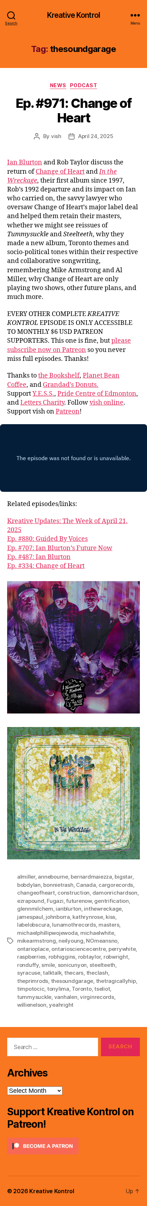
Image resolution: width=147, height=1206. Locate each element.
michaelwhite (97, 932)
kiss (110, 916)
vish (56, 136)
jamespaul (30, 916)
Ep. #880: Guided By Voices (47, 539)
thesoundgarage (72, 981)
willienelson (31, 1004)
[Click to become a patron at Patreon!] (73, 1146)
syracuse (28, 972)
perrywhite (122, 949)
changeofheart (36, 892)
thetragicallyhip (116, 981)
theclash (97, 972)
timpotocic (30, 988)
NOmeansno (101, 940)
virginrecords (97, 997)
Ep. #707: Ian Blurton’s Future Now (59, 548)
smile (48, 965)
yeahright (61, 1004)
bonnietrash (58, 884)
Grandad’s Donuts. (70, 385)
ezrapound (30, 900)
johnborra (58, 916)
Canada (86, 884)
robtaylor (89, 956)
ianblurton (68, 908)
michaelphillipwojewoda (47, 932)
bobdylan (29, 884)
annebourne (53, 876)
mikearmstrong (36, 940)
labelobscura (33, 924)
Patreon (68, 411)
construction (73, 892)
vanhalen (65, 997)
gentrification (111, 900)
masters (108, 924)
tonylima (58, 988)
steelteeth (102, 965)
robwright (115, 956)
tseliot (102, 988)
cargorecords (115, 884)
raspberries (31, 956)
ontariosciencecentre (78, 949)
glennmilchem (35, 908)
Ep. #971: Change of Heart (74, 110)
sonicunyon (72, 965)
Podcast (83, 85)
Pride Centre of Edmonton (96, 394)
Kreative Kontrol (73, 15)
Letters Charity (42, 403)
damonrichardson (114, 892)
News (58, 85)
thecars (73, 972)
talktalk (52, 972)
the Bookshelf (59, 376)
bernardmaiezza (91, 876)
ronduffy (28, 965)
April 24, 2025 (95, 136)
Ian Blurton (24, 162)
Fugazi (55, 900)
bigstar (123, 876)
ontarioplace (33, 949)
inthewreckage (103, 908)
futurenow (79, 900)
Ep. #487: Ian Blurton (39, 557)
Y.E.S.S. (43, 394)
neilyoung (71, 940)
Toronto (81, 988)
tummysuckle (34, 997)
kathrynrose (87, 916)
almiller (26, 876)
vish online (106, 403)
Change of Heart (60, 172)
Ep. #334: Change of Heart (46, 566)
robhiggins (62, 956)
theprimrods (32, 981)
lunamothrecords (74, 924)
